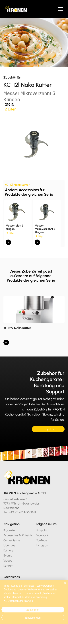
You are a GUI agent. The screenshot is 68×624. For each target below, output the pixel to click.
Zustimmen (32, 609)
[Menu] (61, 9)
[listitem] (18, 223)
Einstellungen (33, 617)
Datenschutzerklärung (20, 601)
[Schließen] (63, 585)
